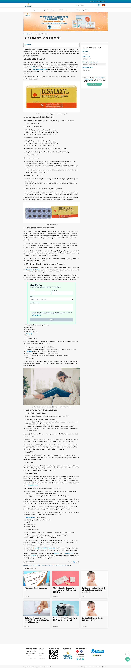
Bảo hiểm (42, 655)
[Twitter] (76, 562)
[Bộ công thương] (97, 651)
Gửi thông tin (94, 84)
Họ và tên (32, 290)
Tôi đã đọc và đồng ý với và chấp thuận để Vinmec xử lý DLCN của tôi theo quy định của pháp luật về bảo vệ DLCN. (94, 79)
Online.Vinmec (95, 10)
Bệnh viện (32, 296)
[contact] (127, 659)
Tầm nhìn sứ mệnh (31, 651)
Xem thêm (26, 596)
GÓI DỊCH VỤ (68, 553)
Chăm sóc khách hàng (100, 1)
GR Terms (105, 666)
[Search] (76, 5)
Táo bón (56, 565)
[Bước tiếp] (80, 659)
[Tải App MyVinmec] (53, 655)
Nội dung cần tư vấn (34, 302)
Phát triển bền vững (61, 10)
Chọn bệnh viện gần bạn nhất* (90, 62)
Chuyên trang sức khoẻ (83, 10)
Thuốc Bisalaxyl (36, 565)
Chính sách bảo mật (36, 315)
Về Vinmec (72, 10)
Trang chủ (26, 34)
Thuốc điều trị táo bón (47, 565)
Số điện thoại (55, 290)
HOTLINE (56, 553)
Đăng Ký (51, 319)
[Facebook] (74, 562)
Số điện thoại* (86, 56)
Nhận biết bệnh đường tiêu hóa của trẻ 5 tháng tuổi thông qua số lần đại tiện (36, 620)
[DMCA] (97, 655)
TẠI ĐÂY (33, 555)
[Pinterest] (78, 562)
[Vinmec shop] (68, 655)
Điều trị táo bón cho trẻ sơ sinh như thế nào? (92, 619)
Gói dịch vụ (42, 653)
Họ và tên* (85, 51)
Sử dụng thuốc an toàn (41, 34)
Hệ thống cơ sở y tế (31, 653)
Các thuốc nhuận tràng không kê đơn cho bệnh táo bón (65, 619)
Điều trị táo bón (27, 565)
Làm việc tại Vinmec (31, 658)
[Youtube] (77, 651)
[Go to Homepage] (28, 5)
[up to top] (127, 654)
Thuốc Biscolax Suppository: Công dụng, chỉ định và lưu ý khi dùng (64, 590)
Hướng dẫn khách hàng (47, 10)
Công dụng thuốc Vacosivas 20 (35, 589)
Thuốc (32, 34)
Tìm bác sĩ (92, 1)
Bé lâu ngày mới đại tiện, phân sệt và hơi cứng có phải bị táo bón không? (94, 590)
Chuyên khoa (35, 10)
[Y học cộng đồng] (80, 656)
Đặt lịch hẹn (42, 658)
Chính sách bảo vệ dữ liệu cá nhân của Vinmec (87, 666)
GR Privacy (99, 666)
